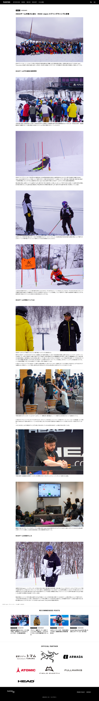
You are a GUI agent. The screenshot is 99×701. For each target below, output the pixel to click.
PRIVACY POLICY (81, 692)
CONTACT (88, 692)
